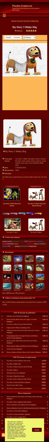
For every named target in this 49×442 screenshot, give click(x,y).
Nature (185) (39, 281)
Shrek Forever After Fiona (14, 385)
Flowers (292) (28, 272)
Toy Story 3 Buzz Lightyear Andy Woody (19, 379)
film (16, 161)
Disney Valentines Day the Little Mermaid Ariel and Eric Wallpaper (26, 408)
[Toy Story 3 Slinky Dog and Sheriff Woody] (36, 194)
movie (23, 161)
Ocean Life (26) (7, 290)
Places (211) (17, 290)
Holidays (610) (6, 281)
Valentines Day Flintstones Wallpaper (18, 316)
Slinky (25, 159)
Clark (17, 165)
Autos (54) (27, 263)
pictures (38, 161)
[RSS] (4, 435)
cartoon (37, 159)
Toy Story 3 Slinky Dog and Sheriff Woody (19, 324)
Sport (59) (38, 290)
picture (33, 161)
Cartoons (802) (6, 272)
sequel (44, 161)
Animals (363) (6, 263)
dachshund (36, 163)
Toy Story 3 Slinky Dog (14, 364)
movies (28, 161)
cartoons (43, 159)
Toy (16, 159)
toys (30, 163)
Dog (29, 159)
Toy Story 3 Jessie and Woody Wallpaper (19, 388)
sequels (17, 163)
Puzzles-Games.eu (22, 6)
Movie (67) (16, 281)
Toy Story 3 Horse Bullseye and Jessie (18, 360)
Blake (41, 163)
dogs (32, 159)
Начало (13, 21)
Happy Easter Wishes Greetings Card (18, 327)
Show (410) (28, 290)
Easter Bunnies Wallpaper (14, 349)
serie (22, 163)
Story (19, 159)
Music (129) (28, 281)
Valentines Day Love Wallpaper (16, 373)
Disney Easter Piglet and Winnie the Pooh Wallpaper (22, 346)
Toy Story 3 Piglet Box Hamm (15, 376)
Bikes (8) (38, 263)
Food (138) (38, 272)
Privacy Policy (18, 433)
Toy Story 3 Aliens (12, 370)
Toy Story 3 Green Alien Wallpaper (17, 411)
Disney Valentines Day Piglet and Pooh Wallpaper (22, 405)
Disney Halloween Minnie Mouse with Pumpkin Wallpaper (24, 352)
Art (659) (16, 263)
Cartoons (20, 21)
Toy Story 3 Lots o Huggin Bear (16, 417)
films (19, 161)
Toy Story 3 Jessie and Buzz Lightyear (18, 382)
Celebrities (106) (18, 272)
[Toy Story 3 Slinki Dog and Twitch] (12, 194)
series (26, 163)
